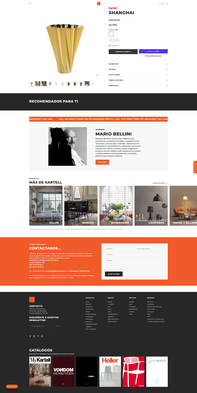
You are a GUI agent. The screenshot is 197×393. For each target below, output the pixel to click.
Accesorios (89, 309)
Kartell (110, 302)
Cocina (131, 312)
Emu (109, 307)
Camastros (89, 317)
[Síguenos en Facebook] (30, 336)
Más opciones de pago (153, 56)
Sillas (87, 302)
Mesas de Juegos (91, 324)
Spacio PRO (151, 309)
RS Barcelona (112, 322)
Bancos (88, 304)
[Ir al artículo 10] (87, 84)
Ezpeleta (111, 317)
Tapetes (88, 327)
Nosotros (150, 302)
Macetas (89, 322)
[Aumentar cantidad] (117, 40)
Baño (131, 314)
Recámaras (133, 309)
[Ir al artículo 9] (80, 84)
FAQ (148, 317)
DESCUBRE (102, 162)
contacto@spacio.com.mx (38, 313)
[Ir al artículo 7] (68, 84)
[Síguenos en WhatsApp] (42, 336)
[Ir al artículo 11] (93, 84)
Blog (148, 314)
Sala (130, 304)
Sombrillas (89, 319)
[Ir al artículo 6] (62, 84)
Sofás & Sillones (91, 314)
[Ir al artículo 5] (56, 84)
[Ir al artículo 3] (44, 84)
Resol (109, 309)
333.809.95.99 (42, 311)
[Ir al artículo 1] (31, 84)
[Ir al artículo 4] (50, 84)
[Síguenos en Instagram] (34, 336)
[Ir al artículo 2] (37, 84)
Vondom (111, 304)
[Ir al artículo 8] (74, 84)
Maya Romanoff (113, 319)
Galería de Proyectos (154, 307)
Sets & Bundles (91, 329)
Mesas (88, 312)
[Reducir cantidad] (111, 40)
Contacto (150, 312)
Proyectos (150, 304)
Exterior (131, 302)
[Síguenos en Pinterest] (38, 336)
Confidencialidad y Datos (156, 322)
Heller (110, 312)
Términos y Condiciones (155, 319)
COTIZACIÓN (195, 167)
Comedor (132, 307)
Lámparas (89, 307)
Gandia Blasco (113, 314)
